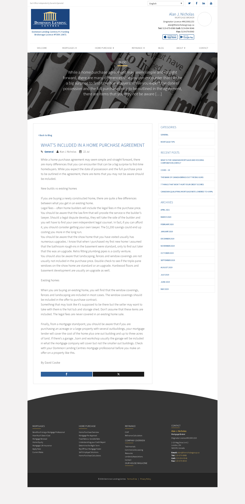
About (180, 47)
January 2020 (167, 231)
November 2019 (167, 246)
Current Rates (37, 452)
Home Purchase (103, 47)
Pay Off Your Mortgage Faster (90, 449)
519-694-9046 (187, 28)
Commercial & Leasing (134, 450)
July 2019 (165, 274)
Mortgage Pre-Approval (88, 435)
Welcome (42, 47)
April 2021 (165, 210)
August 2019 (166, 267)
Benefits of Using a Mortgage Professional (48, 432)
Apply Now (36, 449)
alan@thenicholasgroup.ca (181, 24)
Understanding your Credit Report (92, 442)
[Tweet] (118, 374)
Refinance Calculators (133, 435)
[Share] (66, 374)
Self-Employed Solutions (88, 452)
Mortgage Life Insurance (42, 445)
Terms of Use (132, 479)
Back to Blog (45, 135)
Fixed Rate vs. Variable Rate (89, 439)
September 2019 (168, 260)
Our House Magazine (136, 463)
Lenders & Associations (134, 456)
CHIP (127, 432)
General (49, 151)
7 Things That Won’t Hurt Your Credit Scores (182, 184)
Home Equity (37, 442)
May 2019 (164, 289)
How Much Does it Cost (41, 435)
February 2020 (167, 224)
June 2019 (165, 282)
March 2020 (166, 217)
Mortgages (68, 47)
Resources (129, 453)
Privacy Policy (145, 479)
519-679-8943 (187, 31)
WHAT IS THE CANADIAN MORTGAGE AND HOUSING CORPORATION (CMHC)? (182, 161)
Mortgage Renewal (39, 439)
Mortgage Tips (168, 142)
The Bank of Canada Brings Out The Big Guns (182, 177)
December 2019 (167, 238)
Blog (161, 47)
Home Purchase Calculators (90, 455)
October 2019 (167, 253)
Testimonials (130, 446)
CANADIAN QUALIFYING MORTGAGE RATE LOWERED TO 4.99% (187, 191)
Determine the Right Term (89, 445)
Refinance (137, 47)
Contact (203, 47)
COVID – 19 (165, 170)
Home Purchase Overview (89, 432)
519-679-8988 (169, 28)
